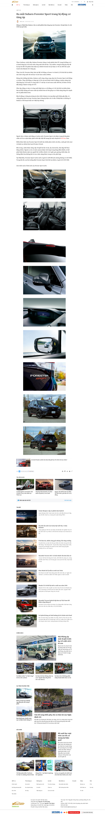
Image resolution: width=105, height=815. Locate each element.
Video (66, 4)
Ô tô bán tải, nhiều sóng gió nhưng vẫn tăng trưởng (55, 541)
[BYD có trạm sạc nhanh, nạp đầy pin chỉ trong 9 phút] (24, 694)
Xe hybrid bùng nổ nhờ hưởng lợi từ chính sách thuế (55, 615)
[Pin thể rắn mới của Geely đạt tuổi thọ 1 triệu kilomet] (26, 531)
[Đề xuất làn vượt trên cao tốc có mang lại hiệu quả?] (36, 744)
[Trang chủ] (12, 4)
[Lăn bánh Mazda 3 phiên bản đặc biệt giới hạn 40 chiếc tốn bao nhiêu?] (23, 463)
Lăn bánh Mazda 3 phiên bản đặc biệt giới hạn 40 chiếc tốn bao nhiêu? (49, 460)
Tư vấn (81, 790)
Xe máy (27, 790)
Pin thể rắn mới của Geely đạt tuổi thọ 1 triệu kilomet (53, 526)
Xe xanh (59, 4)
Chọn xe (50, 787)
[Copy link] (71, 471)
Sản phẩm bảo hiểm (63, 784)
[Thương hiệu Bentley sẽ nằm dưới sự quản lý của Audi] (44, 484)
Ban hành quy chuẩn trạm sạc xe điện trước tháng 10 (24, 719)
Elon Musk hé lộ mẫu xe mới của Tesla (51, 570)
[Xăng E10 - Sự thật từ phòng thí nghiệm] (44, 765)
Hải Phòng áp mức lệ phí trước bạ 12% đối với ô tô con (64, 640)
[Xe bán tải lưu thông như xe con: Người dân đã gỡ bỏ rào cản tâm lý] (44, 668)
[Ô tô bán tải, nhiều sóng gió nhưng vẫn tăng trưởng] (26, 546)
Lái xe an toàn (51, 790)
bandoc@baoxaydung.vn (70, 807)
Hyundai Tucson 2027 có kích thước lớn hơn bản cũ (55, 556)
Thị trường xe (26, 4)
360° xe (18, 4)
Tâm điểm (14, 793)
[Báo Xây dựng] (82, 5)
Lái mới (43, 4)
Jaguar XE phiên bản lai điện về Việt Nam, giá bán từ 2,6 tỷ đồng (63, 493)
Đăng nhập (91, 1)
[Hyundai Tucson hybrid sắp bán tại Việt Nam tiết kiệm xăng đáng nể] (26, 606)
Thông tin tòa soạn (74, 812)
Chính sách (19, 633)
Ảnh (72, 4)
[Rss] (67, 812)
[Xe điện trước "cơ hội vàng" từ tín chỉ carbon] (25, 668)
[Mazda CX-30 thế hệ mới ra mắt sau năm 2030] (26, 591)
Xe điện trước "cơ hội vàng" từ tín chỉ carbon (25, 677)
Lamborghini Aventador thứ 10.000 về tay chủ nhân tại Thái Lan (24, 493)
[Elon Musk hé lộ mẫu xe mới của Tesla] (26, 576)
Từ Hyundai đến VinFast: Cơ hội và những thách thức (25, 774)
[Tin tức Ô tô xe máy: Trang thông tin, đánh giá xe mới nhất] (15, 2)
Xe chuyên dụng (29, 787)
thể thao (63, 138)
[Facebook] (61, 812)
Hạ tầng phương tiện (22, 686)
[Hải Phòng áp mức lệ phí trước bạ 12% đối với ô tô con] (36, 648)
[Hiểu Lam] (17, 21)
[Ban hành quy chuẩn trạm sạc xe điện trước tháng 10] (24, 711)
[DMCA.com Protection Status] (15, 806)
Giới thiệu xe (83, 787)
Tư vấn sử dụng (51, 784)
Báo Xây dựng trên (24, 471)
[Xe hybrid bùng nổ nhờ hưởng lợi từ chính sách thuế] (26, 621)
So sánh (38, 787)
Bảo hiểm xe (51, 4)
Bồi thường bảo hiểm (63, 787)
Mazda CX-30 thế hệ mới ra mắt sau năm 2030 (53, 585)
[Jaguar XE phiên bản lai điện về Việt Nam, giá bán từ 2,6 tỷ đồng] (63, 484)
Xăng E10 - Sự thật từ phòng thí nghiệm (44, 774)
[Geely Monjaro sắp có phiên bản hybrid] (26, 516)
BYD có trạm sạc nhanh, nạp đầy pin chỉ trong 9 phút (23, 702)
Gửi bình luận (67, 500)
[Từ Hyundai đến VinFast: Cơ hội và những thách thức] (25, 765)
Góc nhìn (19, 729)
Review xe (82, 784)
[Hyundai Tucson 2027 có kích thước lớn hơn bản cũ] (26, 561)
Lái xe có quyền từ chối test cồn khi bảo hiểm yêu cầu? (63, 774)
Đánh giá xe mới (40, 784)
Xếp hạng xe (39, 790)
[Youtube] (64, 812)
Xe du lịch (27, 784)
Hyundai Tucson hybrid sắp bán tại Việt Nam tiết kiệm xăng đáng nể (54, 601)
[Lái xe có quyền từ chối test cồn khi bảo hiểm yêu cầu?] (63, 765)
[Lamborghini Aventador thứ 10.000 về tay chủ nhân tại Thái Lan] (25, 484)
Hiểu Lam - (22, 21)
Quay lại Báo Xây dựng (88, 812)
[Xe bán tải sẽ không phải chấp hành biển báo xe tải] (63, 668)
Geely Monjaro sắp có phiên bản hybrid (51, 511)
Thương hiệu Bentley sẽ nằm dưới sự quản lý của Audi (44, 492)
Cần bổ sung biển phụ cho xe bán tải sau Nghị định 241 (52, 716)
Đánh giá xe (36, 4)
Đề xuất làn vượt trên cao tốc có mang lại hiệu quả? (64, 736)
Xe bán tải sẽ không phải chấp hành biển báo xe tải (63, 677)
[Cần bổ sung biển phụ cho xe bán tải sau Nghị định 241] (53, 700)
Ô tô (91, 784)
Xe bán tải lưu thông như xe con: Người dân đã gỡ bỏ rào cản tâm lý (44, 677)
